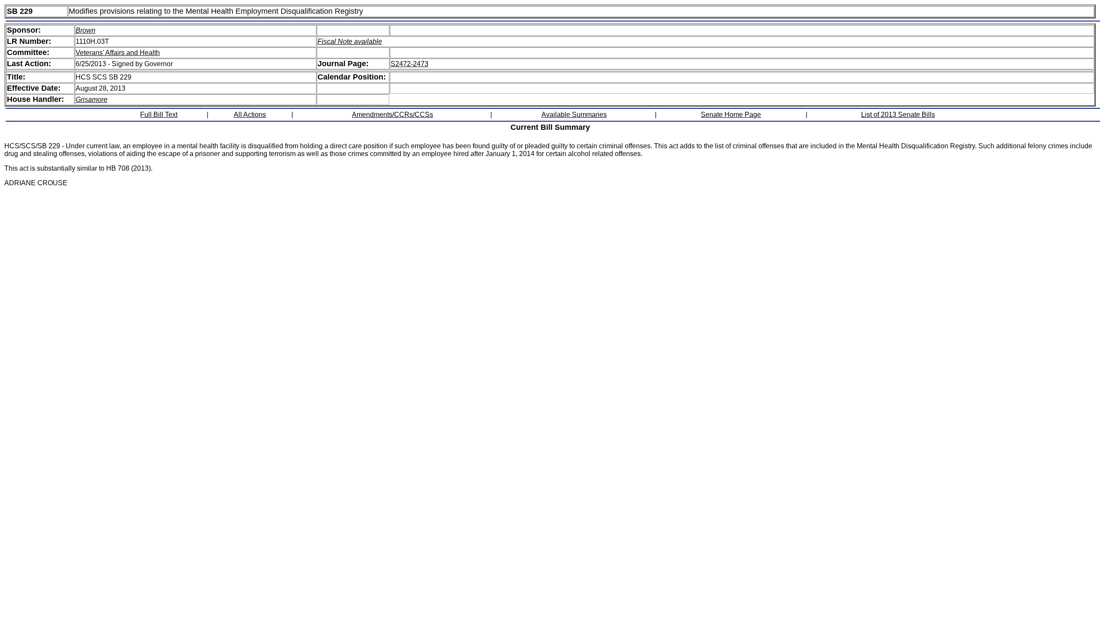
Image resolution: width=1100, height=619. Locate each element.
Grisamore (91, 99)
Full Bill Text (158, 114)
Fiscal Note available (350, 41)
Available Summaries (574, 114)
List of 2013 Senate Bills (898, 114)
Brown (85, 30)
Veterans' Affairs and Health (118, 52)
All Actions (250, 114)
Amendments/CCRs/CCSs (392, 114)
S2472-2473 (409, 63)
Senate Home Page (731, 114)
